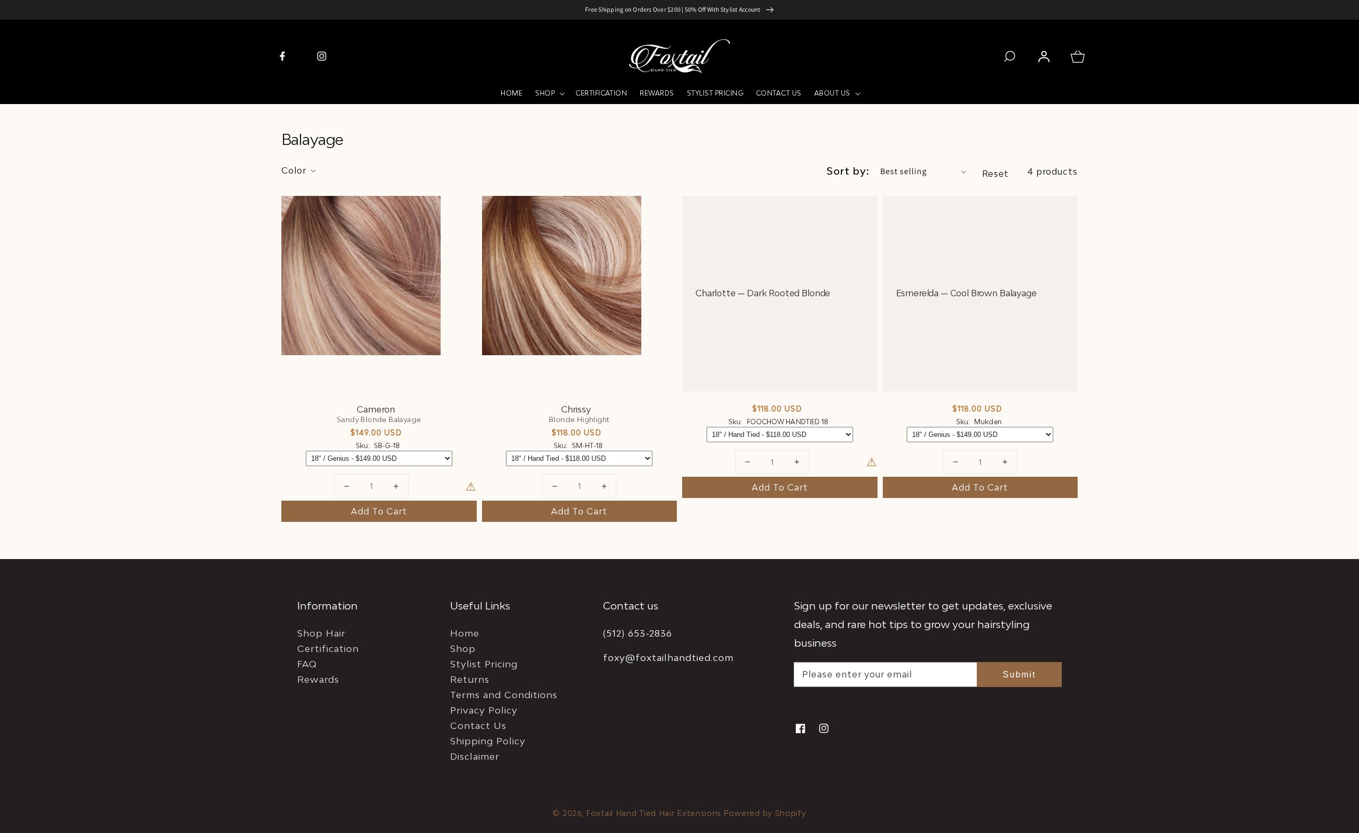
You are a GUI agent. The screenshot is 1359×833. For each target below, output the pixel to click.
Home (464, 633)
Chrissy (576, 409)
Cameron (376, 409)
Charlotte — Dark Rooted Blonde (762, 293)
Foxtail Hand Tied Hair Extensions (653, 813)
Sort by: (848, 171)
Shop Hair (321, 633)
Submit (1019, 674)
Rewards (318, 679)
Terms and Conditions (503, 694)
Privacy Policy (484, 710)
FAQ (307, 663)
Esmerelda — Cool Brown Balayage (966, 293)
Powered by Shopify (765, 813)
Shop (463, 648)
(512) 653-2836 (637, 633)
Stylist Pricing (484, 663)
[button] (549, 93)
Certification (328, 648)
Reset (995, 173)
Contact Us (478, 725)
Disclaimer (475, 756)
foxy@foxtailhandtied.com (668, 657)
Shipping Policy (488, 740)
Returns (469, 679)
